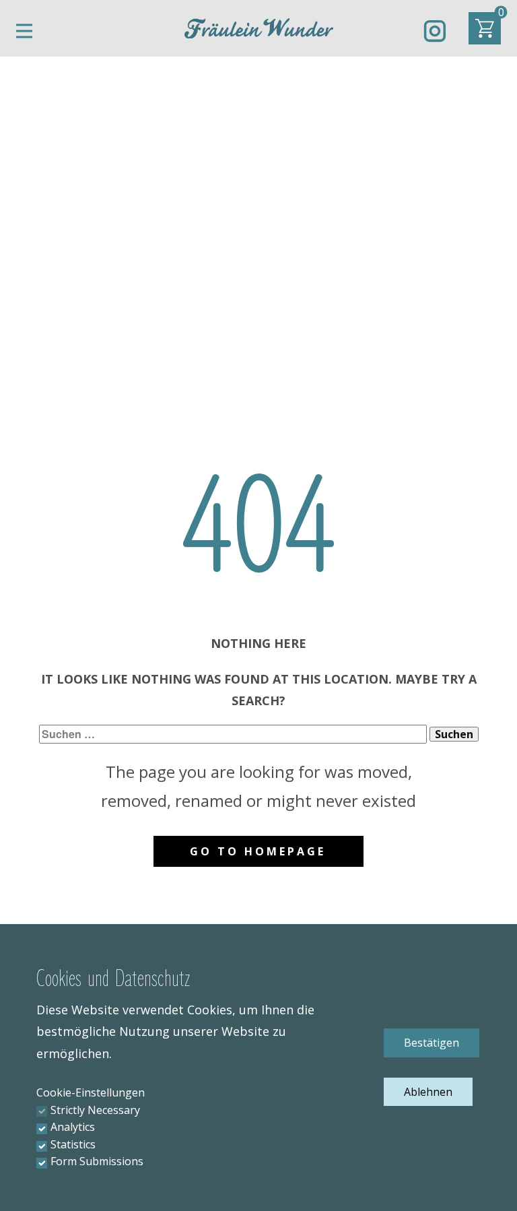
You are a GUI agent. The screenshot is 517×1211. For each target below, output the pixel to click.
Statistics (73, 1144)
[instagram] (434, 31)
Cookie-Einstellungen (90, 1092)
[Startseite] (258, 28)
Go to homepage (258, 851)
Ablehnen (428, 1091)
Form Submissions (96, 1161)
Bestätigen (431, 1042)
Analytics (72, 1126)
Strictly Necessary (95, 1110)
